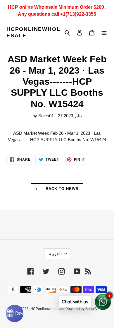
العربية (55, 253)
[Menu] (104, 32)
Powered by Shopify (81, 309)
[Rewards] (14, 313)
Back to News (61, 189)
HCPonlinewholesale (33, 32)
